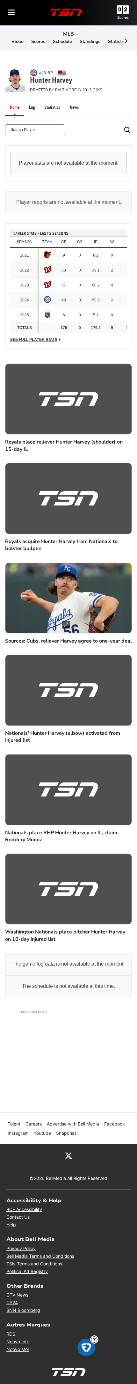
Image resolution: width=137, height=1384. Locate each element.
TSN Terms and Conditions (34, 1263)
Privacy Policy (21, 1248)
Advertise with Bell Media (73, 1123)
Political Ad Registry (27, 1271)
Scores (123, 17)
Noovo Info (17, 1341)
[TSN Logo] (66, 12)
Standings (90, 41)
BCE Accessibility (24, 1209)
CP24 (12, 1302)
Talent (14, 1123)
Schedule (62, 41)
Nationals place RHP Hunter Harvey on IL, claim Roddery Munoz (61, 836)
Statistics (117, 41)
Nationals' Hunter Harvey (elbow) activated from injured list (62, 737)
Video (17, 41)
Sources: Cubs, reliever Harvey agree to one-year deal (68, 640)
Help (11, 1224)
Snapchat (66, 1133)
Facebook (114, 1123)
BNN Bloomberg (23, 1310)
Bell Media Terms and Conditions (40, 1256)
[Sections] (11, 12)
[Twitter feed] (68, 1155)
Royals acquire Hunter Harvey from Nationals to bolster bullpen (61, 545)
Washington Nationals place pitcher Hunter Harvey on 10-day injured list (65, 935)
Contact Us (18, 1217)
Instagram (18, 1133)
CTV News (17, 1295)
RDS (10, 1334)
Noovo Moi (17, 1349)
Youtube (42, 1133)
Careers (33, 1123)
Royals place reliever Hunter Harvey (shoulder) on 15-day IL (64, 445)
